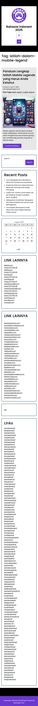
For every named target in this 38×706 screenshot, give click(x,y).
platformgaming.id (11, 635)
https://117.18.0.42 (10, 277)
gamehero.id (9, 475)
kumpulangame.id (11, 542)
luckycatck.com (10, 339)
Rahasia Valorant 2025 (19, 28)
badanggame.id (10, 589)
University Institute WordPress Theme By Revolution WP (19, 701)
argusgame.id (9, 509)
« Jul (18, 249)
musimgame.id (9, 484)
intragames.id (9, 523)
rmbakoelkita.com (11, 342)
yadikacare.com (10, 386)
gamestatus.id (9, 672)
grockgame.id (9, 512)
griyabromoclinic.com (12, 397)
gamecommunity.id (11, 616)
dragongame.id (10, 679)
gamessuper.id (9, 454)
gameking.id (8, 670)
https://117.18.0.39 (10, 272)
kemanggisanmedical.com (14, 374)
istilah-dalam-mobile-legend (23, 92)
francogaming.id (10, 563)
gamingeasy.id (9, 626)
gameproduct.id (10, 570)
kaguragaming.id (10, 628)
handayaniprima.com (12, 335)
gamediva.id (8, 477)
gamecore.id (9, 470)
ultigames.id (8, 661)
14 (23, 234)
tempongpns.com (11, 328)
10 (6, 234)
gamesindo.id (9, 449)
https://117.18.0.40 (10, 295)
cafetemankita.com (11, 353)
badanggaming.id (10, 575)
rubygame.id (9, 507)
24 (6, 241)
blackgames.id (9, 554)
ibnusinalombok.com (12, 390)
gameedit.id (8, 572)
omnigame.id (9, 535)
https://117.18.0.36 (10, 268)
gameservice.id (10, 568)
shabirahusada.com (11, 384)
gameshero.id (9, 444)
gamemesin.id (9, 472)
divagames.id (9, 461)
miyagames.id (9, 549)
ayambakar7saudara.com (14, 325)
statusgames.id (10, 665)
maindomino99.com (11, 284)
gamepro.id (8, 675)
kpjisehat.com (9, 367)
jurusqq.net (8, 274)
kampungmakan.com (12, 337)
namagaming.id (10, 435)
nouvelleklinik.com (11, 379)
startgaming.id (9, 440)
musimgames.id (10, 465)
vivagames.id (9, 463)
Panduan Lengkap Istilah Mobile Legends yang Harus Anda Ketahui (19, 77)
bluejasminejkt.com (11, 346)
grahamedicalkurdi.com (13, 393)
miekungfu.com (10, 351)
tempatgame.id (10, 544)
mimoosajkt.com (10, 358)
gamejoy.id (8, 619)
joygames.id (8, 596)
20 (19, 238)
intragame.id (9, 533)
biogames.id (8, 521)
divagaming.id (9, 430)
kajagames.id (9, 603)
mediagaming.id (10, 605)
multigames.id (9, 663)
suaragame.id (9, 530)
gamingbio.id (9, 519)
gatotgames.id (9, 551)
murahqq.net (9, 279)
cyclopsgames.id (10, 598)
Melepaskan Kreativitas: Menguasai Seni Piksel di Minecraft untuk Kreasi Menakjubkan (19, 202)
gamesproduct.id (10, 547)
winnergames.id (10, 500)
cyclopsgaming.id (10, 612)
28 (23, 241)
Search (7, 158)
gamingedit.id (9, 558)
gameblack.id (9, 579)
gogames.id (8, 658)
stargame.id (8, 496)
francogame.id (9, 577)
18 (10, 238)
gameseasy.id (9, 651)
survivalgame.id (10, 514)
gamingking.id (9, 633)
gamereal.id (8, 565)
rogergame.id (9, 582)
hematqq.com (9, 298)
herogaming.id (9, 428)
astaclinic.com (9, 388)
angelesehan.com (11, 344)
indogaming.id (9, 433)
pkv (5, 410)
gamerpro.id (9, 623)
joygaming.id (9, 607)
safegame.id (8, 516)
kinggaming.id (9, 637)
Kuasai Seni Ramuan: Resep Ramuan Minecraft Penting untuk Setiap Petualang (19, 187)
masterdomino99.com (12, 288)
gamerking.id (9, 621)
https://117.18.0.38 (10, 286)
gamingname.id (10, 630)
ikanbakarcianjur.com (12, 365)
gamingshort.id (9, 561)
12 (15, 234)
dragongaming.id (10, 642)
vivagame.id (8, 489)
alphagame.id (9, 584)
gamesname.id (9, 656)
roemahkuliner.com (11, 330)
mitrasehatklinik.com (12, 370)
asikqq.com (8, 265)
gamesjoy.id (8, 593)
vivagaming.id (9, 437)
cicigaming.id (9, 556)
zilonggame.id (9, 505)
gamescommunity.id (12, 591)
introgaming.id (9, 526)
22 (27, 238)
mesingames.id (9, 458)
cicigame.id (8, 586)
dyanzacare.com (10, 395)
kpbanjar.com (9, 372)
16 (31, 234)
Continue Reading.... (12, 146)
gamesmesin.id (9, 447)
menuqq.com (9, 302)
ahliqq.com (8, 270)
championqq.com (11, 293)
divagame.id (8, 491)
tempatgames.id (10, 528)
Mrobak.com (9, 349)
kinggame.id (8, 677)
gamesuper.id (9, 479)
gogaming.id (8, 640)
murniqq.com (9, 300)
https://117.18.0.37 (10, 291)
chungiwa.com (9, 363)
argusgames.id (9, 503)
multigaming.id (9, 647)
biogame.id (8, 540)
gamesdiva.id (9, 451)
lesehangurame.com (12, 323)
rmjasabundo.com (11, 356)
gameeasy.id (9, 668)
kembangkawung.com (12, 360)
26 (15, 241)
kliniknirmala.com (10, 377)
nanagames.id (9, 610)
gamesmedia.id (10, 600)
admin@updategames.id (11, 89)
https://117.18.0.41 (10, 281)
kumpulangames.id (11, 537)
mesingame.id (9, 486)
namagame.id (9, 493)
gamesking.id (9, 654)
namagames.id (9, 468)
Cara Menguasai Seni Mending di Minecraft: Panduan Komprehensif (19, 181)
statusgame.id (9, 442)
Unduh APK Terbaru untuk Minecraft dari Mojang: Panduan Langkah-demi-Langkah (20, 194)
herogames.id (9, 456)
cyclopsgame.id (10, 614)
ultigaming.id (9, 644)
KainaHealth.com (10, 381)
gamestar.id (8, 482)
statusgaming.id (10, 649)
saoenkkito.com (10, 332)
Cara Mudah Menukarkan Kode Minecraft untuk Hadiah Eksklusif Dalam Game (18, 209)
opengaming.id (9, 498)
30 (32, 241)
